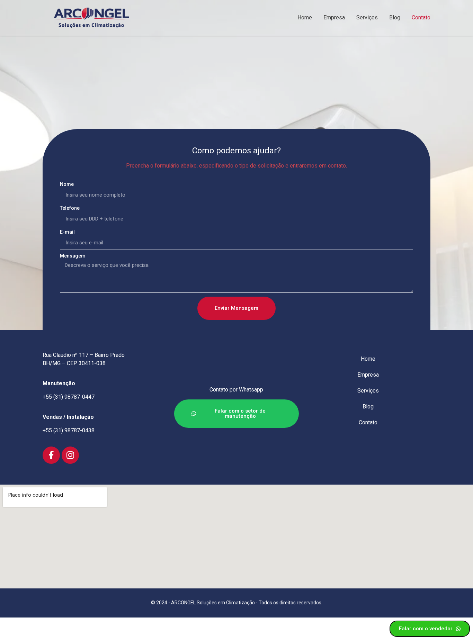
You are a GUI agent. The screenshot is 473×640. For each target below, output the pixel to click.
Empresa (334, 17)
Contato (421, 17)
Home (304, 17)
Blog (394, 17)
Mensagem (73, 256)
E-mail (67, 232)
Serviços (367, 17)
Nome (67, 184)
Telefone (70, 208)
